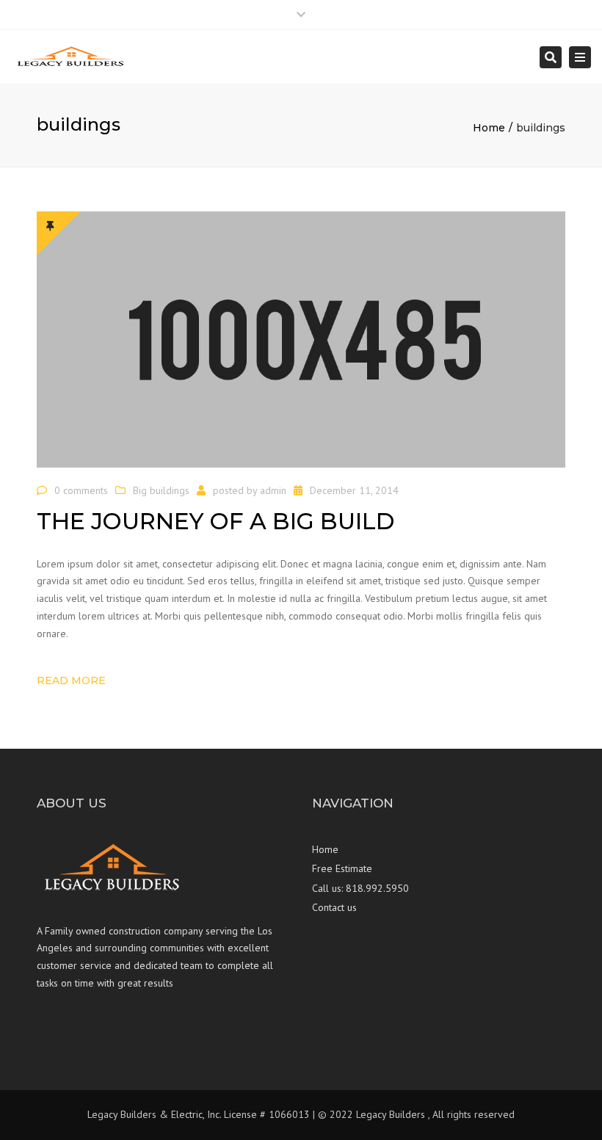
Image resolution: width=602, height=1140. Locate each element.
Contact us (334, 907)
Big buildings (161, 490)
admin (273, 490)
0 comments (81, 490)
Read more (71, 680)
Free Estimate (342, 868)
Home (489, 127)
